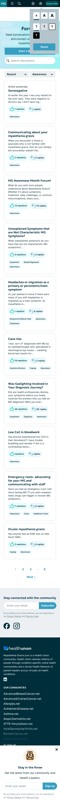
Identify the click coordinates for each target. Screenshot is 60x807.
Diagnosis (28, 417)
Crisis (26, 514)
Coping (33, 368)
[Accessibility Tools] (33, 3)
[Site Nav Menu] (12, 3)
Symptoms (14, 262)
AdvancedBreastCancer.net (21, 693)
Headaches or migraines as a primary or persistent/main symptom (28, 285)
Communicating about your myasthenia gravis (28, 134)
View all (11, 745)
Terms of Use (32, 797)
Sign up (50, 786)
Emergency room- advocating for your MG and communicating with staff (29, 480)
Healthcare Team (41, 514)
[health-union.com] (17, 649)
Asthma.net (10, 714)
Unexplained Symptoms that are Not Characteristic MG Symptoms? (29, 232)
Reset (44, 46)
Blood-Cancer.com (15, 739)
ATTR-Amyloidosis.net (18, 724)
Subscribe (52, 3)
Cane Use (15, 339)
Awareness (14, 116)
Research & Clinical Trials (20, 319)
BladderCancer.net (15, 733)
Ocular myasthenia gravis (26, 529)
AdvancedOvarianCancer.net (22, 698)
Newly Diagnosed (31, 262)
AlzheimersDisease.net (18, 708)
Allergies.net (11, 703)
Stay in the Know (30, 767)
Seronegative (17, 90)
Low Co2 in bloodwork (24, 432)
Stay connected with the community (29, 598)
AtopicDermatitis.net (17, 719)
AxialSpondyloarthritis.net (20, 728)
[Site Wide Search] (19, 3)
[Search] (8, 60)
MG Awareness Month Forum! (29, 180)
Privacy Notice (14, 797)
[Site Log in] (40, 3)
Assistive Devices (17, 368)
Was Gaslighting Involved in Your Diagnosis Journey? (28, 385)
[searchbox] (33, 60)
